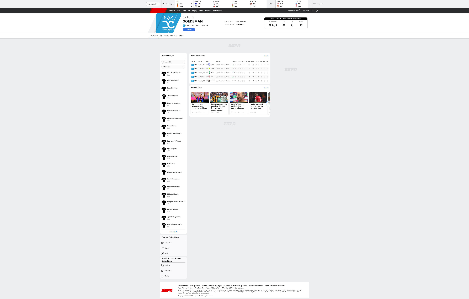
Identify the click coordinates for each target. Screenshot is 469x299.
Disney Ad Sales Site (213, 274)
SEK (212, 63)
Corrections (239, 274)
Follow (189, 30)
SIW (212, 59)
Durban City (189, 26)
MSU (212, 55)
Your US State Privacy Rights (212, 272)
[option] (200, 90)
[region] (229, 57)
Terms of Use (183, 272)
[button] (312, 11)
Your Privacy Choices (185, 274)
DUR (195, 51)
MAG (212, 51)
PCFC (213, 67)
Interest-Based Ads (256, 272)
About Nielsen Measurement (275, 272)
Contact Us (199, 274)
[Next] (310, 4)
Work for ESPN (227, 274)
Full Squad (173, 218)
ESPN (158, 10)
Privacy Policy (195, 272)
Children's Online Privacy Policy (235, 272)
